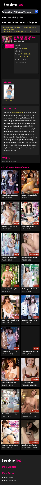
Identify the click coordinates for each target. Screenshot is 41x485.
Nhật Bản (24, 48)
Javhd (23, 54)
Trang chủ (7, 12)
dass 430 (5, 161)
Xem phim (10, 46)
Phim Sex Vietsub (22, 12)
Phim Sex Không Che (12, 17)
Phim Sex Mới (24, 57)
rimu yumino (13, 161)
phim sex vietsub (17, 112)
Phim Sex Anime (10, 22)
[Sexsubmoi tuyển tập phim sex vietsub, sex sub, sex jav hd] (17, 4)
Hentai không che (28, 22)
